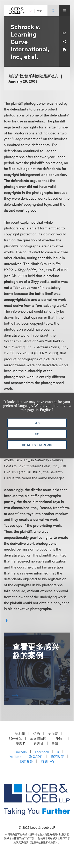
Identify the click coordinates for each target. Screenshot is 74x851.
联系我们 (36, 756)
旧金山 (60, 738)
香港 (55, 743)
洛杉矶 (20, 733)
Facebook (42, 751)
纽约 (36, 733)
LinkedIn (20, 751)
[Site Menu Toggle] (64, 10)
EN (30, 10)
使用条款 (26, 761)
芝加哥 (53, 733)
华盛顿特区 (38, 738)
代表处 (39, 743)
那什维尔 (15, 738)
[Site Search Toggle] (53, 10)
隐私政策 (57, 756)
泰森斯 (20, 743)
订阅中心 (47, 761)
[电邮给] (64, 33)
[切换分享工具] (64, 41)
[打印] (64, 50)
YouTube (15, 756)
